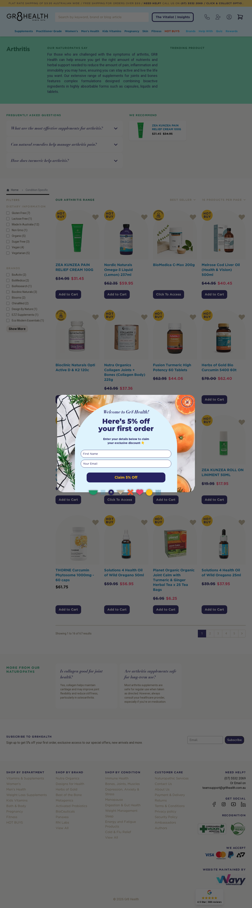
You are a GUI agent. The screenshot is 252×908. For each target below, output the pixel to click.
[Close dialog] (187, 402)
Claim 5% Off (126, 477)
